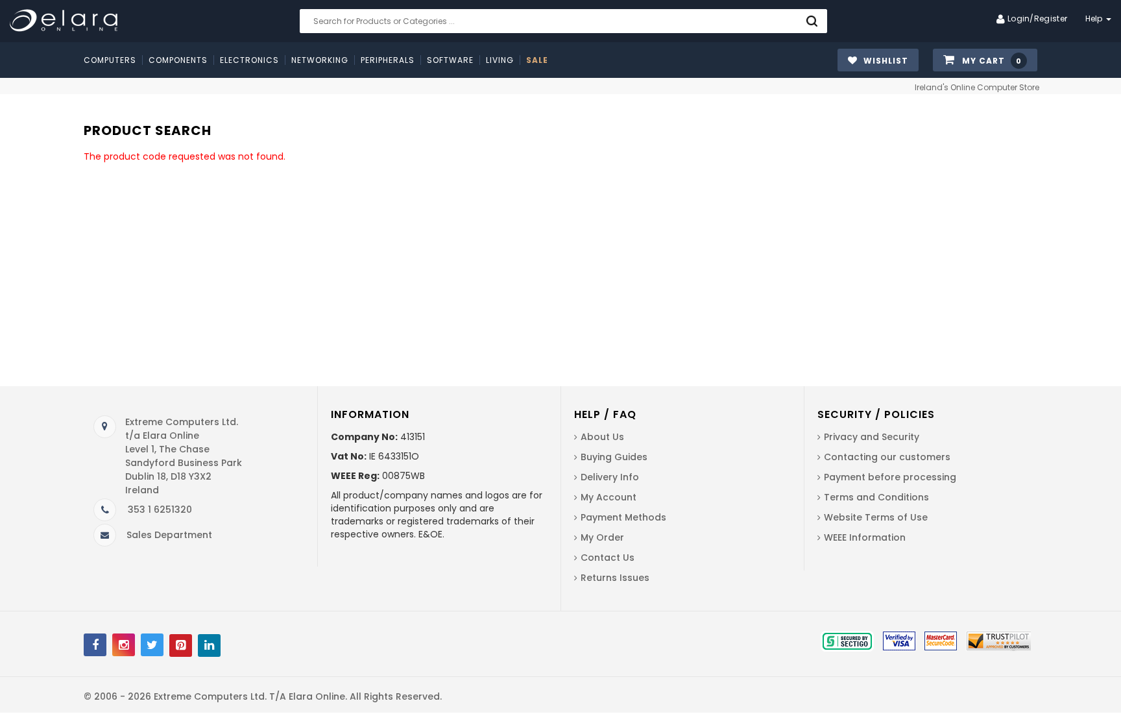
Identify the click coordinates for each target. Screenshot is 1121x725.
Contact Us (607, 557)
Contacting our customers (887, 456)
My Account (608, 497)
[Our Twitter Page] (152, 644)
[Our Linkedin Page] (209, 645)
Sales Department (169, 534)
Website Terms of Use (876, 517)
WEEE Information (865, 537)
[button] (985, 61)
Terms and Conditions (876, 497)
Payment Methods (623, 517)
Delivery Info (610, 477)
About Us (602, 436)
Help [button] (1095, 18)
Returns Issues (615, 577)
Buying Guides (614, 456)
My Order (602, 537)
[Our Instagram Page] (123, 644)
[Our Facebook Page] (95, 644)
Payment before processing (890, 477)
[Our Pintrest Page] (180, 645)
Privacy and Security (871, 436)
